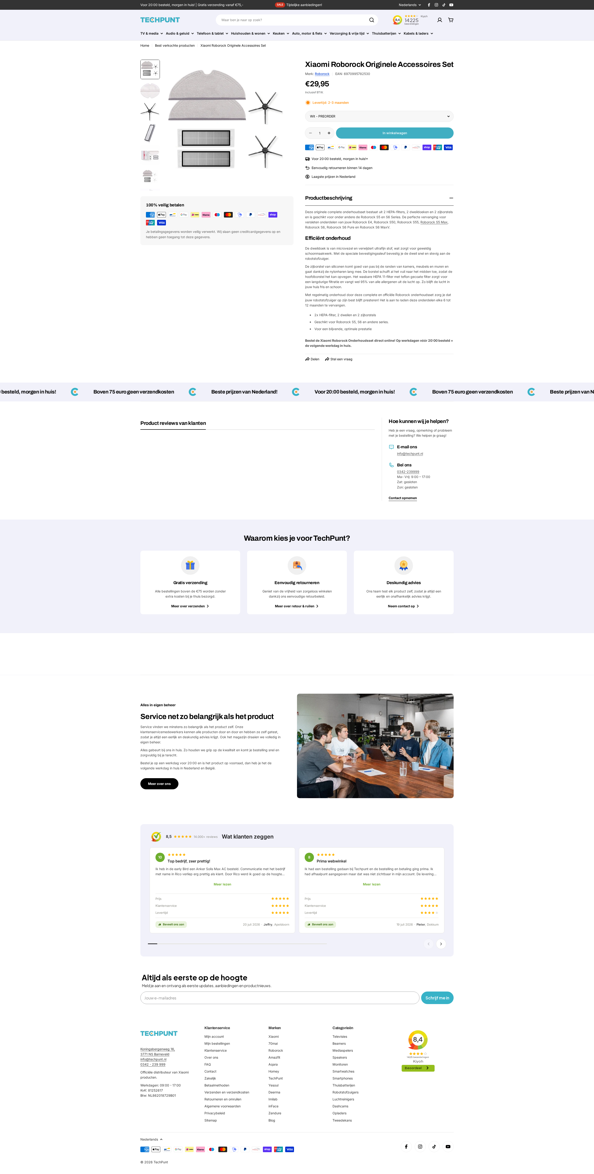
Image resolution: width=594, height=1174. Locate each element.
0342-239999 (408, 472)
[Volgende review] (441, 944)
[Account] (439, 20)
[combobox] (297, 20)
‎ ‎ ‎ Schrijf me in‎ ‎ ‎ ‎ (437, 997)
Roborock (322, 74)
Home (144, 45)
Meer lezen (222, 884)
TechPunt (161, 1162)
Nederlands (407, 5)
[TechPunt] (159, 1033)
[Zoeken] (371, 20)
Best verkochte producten (175, 45)
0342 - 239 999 (152, 1064)
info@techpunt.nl (410, 453)
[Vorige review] (428, 944)
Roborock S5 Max (434, 222)
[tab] (173, 425)
